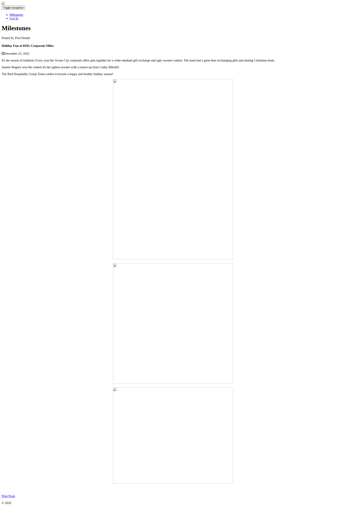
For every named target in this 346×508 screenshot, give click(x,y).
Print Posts (8, 496)
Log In (14, 18)
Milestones (16, 14)
